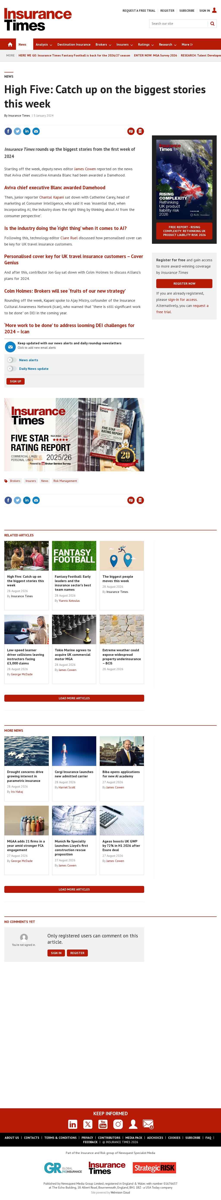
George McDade (22, 674)
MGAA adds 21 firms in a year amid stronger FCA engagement (26, 845)
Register (167, 10)
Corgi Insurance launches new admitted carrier (74, 774)
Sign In (204, 10)
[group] (186, 44)
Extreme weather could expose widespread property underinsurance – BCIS (122, 656)
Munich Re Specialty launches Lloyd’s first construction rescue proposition (71, 848)
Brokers (15, 481)
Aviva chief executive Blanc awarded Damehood (54, 187)
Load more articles (74, 698)
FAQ (208, 1138)
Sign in (89, 122)
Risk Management (65, 481)
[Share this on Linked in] (27, 131)
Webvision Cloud (120, 1192)
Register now (184, 284)
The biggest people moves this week (118, 578)
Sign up (15, 381)
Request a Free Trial (139, 10)
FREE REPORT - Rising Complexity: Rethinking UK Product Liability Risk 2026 (184, 231)
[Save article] (140, 131)
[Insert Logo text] (38, 29)
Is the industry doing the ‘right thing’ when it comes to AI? (65, 228)
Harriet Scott (67, 787)
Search (212, 23)
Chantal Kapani (51, 197)
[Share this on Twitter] (17, 131)
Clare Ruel (69, 237)
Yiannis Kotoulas (69, 601)
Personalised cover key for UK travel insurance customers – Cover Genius (73, 259)
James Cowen (85, 168)
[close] (144, 122)
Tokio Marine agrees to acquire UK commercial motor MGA (73, 654)
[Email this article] (36, 131)
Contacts (31, 1138)
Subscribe (186, 10)
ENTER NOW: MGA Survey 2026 (155, 55)
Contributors (109, 1138)
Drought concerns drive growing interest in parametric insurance (25, 776)
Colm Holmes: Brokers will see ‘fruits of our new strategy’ (65, 291)
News (8, 76)
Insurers (30, 481)
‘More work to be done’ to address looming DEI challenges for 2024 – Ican (69, 328)
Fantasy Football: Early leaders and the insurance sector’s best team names (73, 583)
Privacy (87, 1138)
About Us (12, 1138)
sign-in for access (182, 299)
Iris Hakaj (17, 792)
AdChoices (155, 1138)
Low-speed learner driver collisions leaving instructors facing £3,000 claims (25, 656)
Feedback (90, 1142)
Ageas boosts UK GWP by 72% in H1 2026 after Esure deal (121, 845)
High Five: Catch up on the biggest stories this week (25, 580)
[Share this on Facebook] (8, 131)
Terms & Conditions (60, 1138)
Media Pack (133, 1138)
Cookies (174, 1138)
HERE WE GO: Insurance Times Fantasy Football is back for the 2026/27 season (74, 55)
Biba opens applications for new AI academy (121, 774)
